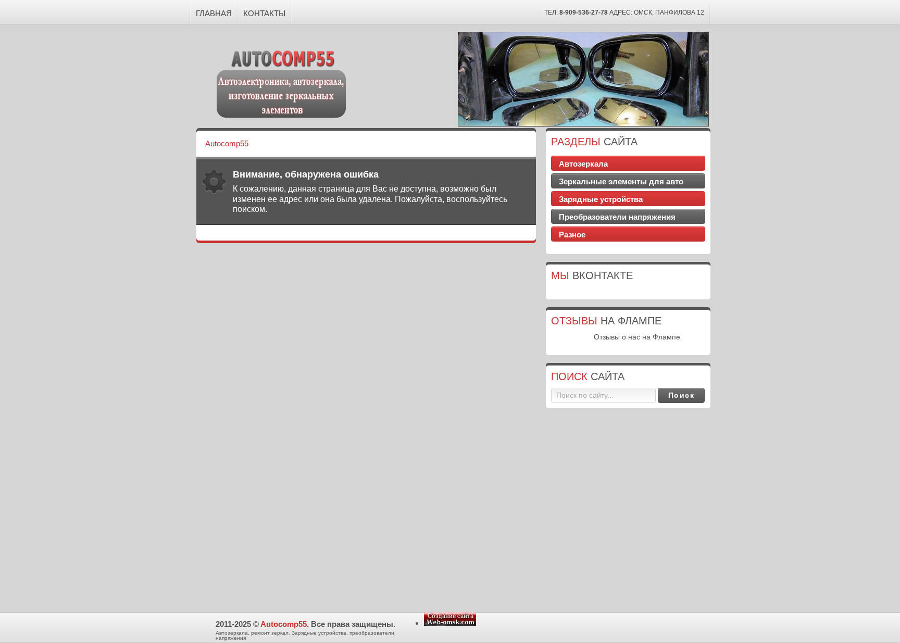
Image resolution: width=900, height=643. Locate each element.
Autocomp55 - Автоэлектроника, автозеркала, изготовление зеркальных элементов (282, 82)
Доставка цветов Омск (628, 290)
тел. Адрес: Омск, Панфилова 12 (624, 12)
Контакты (264, 13)
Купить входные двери (628, 346)
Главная (214, 13)
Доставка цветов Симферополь (628, 245)
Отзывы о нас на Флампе (637, 337)
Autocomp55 (283, 624)
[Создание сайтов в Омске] (450, 623)
